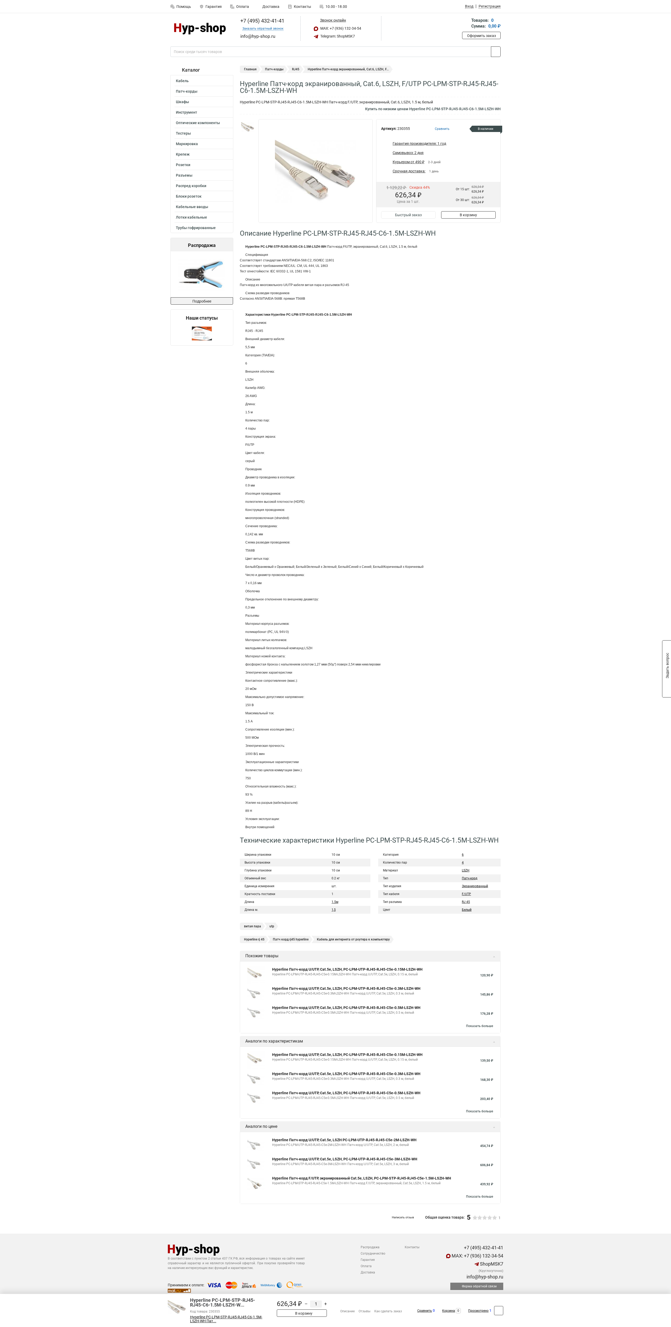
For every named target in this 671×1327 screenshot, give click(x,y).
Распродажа (370, 1247)
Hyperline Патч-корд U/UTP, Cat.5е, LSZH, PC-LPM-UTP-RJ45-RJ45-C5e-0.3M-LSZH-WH (346, 988)
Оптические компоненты (198, 123)
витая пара (252, 926)
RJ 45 (466, 902)
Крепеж (183, 154)
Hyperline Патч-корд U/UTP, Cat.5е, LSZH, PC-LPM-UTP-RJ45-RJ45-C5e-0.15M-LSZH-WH (347, 969)
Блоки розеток (189, 196)
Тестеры (183, 133)
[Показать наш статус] (202, 333)
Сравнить (424, 1311)
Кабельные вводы (192, 207)
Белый (467, 910)
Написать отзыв (403, 1217)
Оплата (242, 6)
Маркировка (187, 144)
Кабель (182, 81)
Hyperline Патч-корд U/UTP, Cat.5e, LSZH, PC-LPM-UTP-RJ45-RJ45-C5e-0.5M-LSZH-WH (346, 1008)
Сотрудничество (373, 1253)
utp (271, 926)
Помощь (183, 6)
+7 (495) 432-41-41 (261, 21)
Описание (347, 1311)
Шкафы (182, 102)
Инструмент (186, 112)
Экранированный (475, 886)
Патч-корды (186, 91)
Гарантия (213, 6)
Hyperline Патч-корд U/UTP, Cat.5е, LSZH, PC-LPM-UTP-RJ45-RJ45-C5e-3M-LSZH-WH (344, 1159)
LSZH (465, 870)
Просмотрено (478, 1311)
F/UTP (466, 894)
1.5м (335, 902)
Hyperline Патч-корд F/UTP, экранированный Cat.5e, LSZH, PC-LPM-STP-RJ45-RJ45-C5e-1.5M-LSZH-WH (361, 1178)
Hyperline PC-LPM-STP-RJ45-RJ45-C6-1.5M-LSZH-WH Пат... (226, 1319)
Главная (250, 69)
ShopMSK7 (491, 1264)
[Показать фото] (248, 127)
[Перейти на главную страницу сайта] (199, 28)
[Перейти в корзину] (465, 23)
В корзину (468, 215)
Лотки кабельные (191, 217)
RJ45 (295, 69)
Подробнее (201, 301)
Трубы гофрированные (196, 228)
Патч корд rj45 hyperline (291, 939)
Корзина (448, 1311)
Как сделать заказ (388, 1311)
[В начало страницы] (498, 1310)
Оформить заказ (481, 36)
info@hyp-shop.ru (484, 1277)
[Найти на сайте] (496, 51)
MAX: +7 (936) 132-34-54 (340, 28)
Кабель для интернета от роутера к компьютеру (353, 939)
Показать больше (479, 1026)
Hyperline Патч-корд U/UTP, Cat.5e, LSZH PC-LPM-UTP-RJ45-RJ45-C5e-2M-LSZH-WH (344, 1140)
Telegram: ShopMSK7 (337, 36)
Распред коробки (191, 186)
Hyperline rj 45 (254, 939)
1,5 (334, 910)
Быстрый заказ (408, 215)
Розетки (183, 165)
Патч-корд (469, 878)
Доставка (270, 6)
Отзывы (364, 1311)
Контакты (302, 6)
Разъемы (184, 175)
